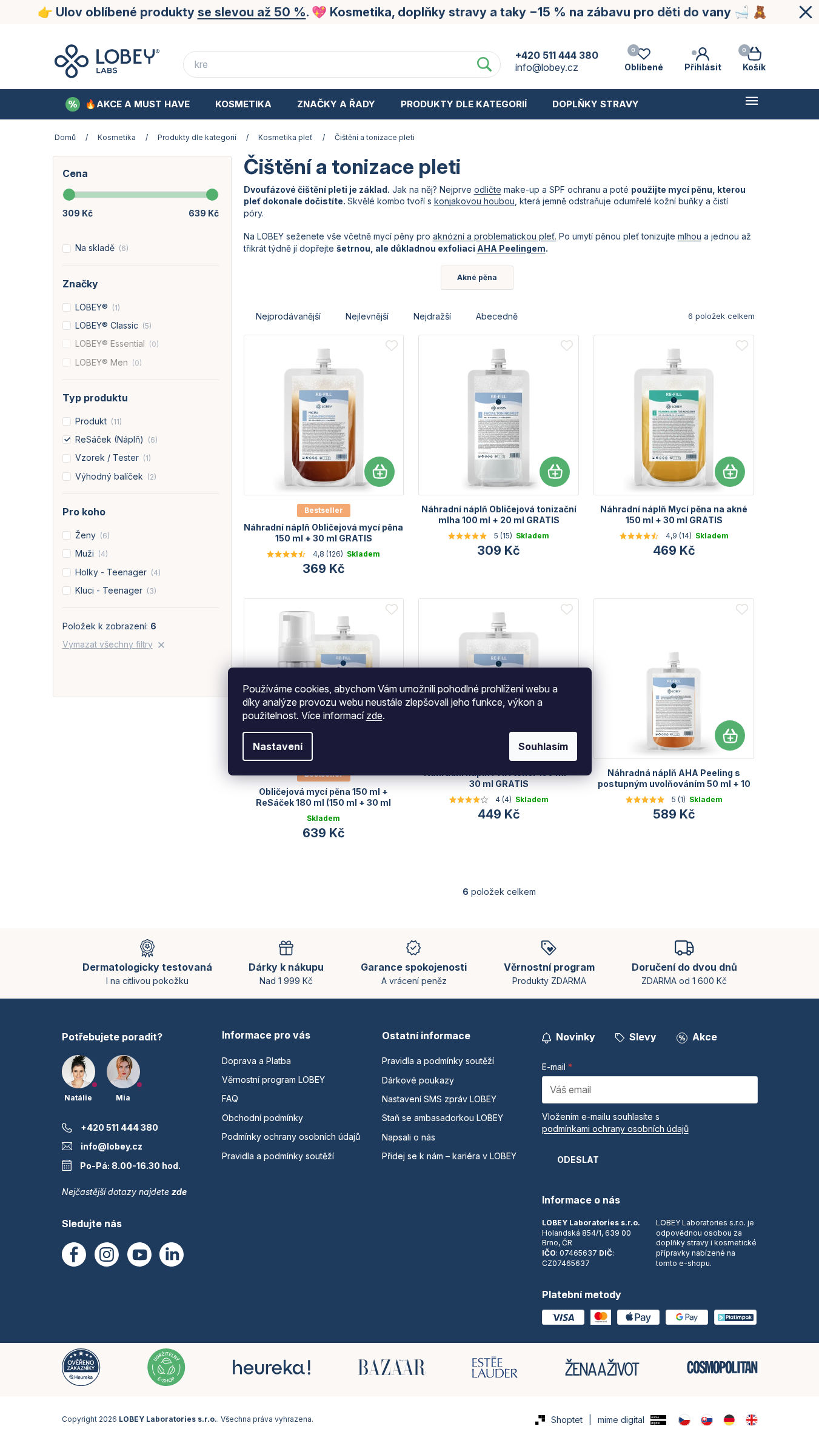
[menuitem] (127, 104)
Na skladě (100, 248)
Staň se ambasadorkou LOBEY (442, 1118)
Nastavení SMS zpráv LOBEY (439, 1099)
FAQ (449, 35)
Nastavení (278, 746)
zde (374, 715)
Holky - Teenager (116, 572)
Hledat (484, 64)
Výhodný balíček (114, 476)
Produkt (97, 421)
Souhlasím (543, 746)
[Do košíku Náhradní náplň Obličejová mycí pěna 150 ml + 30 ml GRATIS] (379, 472)
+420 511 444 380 (119, 1127)
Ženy (91, 535)
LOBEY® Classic (112, 325)
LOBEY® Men (107, 362)
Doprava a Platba (229, 35)
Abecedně (497, 316)
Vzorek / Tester (112, 457)
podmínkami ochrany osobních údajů (615, 1128)
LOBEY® (96, 307)
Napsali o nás (408, 1137)
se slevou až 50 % (252, 12)
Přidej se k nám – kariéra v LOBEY (449, 1156)
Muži (90, 553)
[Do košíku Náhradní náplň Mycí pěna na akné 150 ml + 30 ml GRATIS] (730, 472)
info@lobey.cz (111, 1146)
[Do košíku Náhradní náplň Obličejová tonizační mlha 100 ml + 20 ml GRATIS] (555, 472)
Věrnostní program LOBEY (353, 35)
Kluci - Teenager (114, 590)
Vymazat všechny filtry (107, 644)
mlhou (689, 236)
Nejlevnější (367, 316)
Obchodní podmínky (531, 35)
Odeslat (578, 1159)
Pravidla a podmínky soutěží (278, 1156)
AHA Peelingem (511, 248)
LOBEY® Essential (115, 343)
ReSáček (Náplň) (115, 439)
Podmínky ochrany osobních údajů (681, 35)
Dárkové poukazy (418, 1080)
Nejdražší (432, 316)
